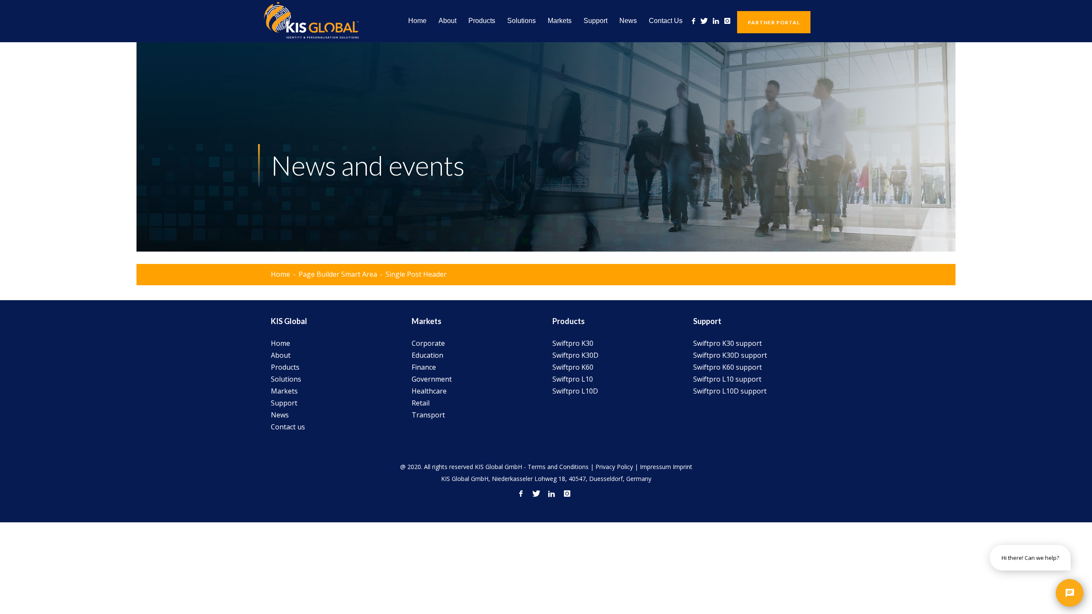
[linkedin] (716, 21)
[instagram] (727, 21)
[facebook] (694, 21)
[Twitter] (704, 21)
